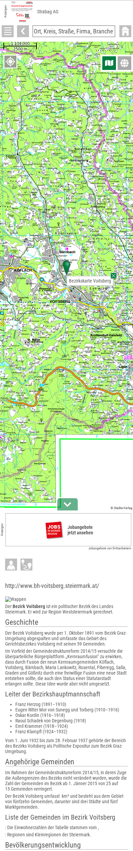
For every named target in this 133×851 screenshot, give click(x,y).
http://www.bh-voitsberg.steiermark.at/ (52, 585)
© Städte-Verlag (121, 508)
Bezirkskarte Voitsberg (90, 281)
